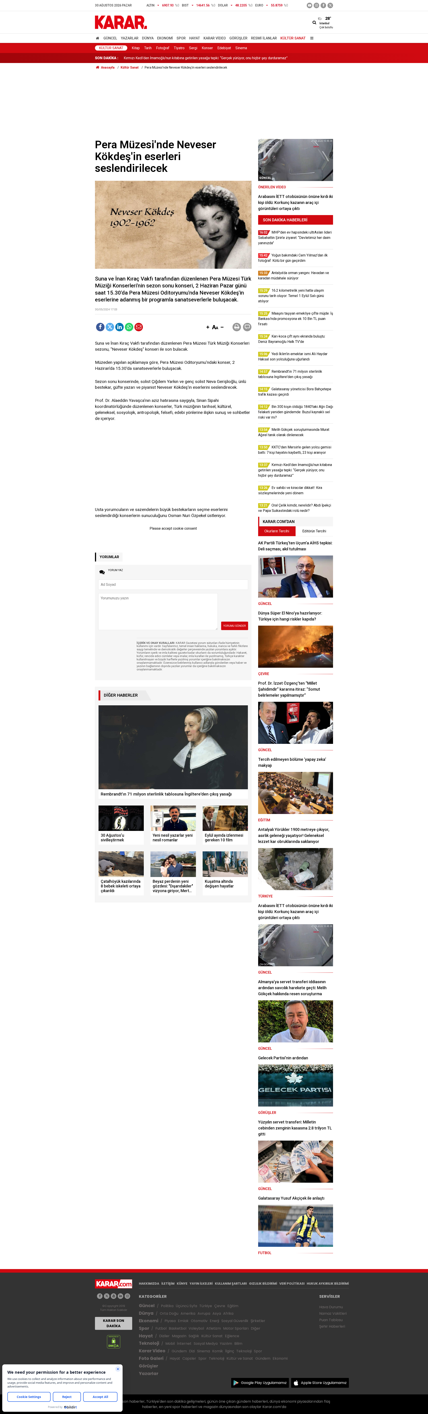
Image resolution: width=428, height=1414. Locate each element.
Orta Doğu (169, 1313)
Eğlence (232, 1336)
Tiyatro (179, 48)
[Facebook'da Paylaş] (100, 327)
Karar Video (215, 38)
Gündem (179, 1351)
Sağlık (194, 1336)
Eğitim (232, 1305)
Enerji (214, 1320)
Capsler (189, 1358)
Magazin (179, 1336)
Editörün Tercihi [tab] (314, 531)
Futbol (161, 1328)
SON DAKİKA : (106, 58)
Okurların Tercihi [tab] (276, 531)
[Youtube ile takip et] (309, 5)
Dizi (192, 1351)
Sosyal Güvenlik (234, 1320)
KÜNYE (182, 1283)
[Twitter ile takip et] (330, 5)
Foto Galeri (151, 1358)
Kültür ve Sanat (239, 1358)
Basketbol (177, 1328)
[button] (207, 327)
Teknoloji (149, 1343)
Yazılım (226, 1343)
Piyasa (170, 1320)
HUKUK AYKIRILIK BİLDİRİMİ (328, 1283)
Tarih (148, 48)
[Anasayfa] (98, 38)
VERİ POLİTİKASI (292, 1283)
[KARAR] (121, 22)
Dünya (148, 38)
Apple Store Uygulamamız (324, 1382)
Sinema (241, 48)
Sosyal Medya (206, 1343)
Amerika (188, 1313)
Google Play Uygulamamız (264, 1382)
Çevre (219, 1305)
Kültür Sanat (293, 38)
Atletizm (213, 1328)
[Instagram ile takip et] (127, 1296)
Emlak (183, 1320)
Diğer (255, 1328)
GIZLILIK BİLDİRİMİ (263, 1283)
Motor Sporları (236, 1328)
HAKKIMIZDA (149, 1283)
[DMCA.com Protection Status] (113, 1341)
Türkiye (205, 1305)
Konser (207, 48)
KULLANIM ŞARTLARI (231, 1283)
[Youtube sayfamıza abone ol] (113, 1296)
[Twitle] (110, 327)
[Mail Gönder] (138, 327)
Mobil (170, 1343)
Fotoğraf (162, 48)
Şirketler (258, 1320)
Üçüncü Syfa (186, 1305)
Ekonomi (165, 38)
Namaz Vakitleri (333, 1313)
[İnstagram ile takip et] (316, 5)
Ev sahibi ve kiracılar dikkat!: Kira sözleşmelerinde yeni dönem (172, 58)
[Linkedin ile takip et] (120, 1296)
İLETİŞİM (168, 1283)
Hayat (194, 38)
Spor (181, 38)
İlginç (229, 1351)
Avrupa (204, 1313)
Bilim (238, 1343)
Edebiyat (224, 48)
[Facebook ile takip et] (323, 5)
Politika (167, 1305)
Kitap (136, 48)
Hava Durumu (331, 1307)
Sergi (193, 48)
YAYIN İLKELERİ (201, 1283)
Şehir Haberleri (332, 1326)
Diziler (164, 1336)
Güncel (110, 38)
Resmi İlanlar (264, 38)
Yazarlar (129, 38)
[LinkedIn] (119, 327)
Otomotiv (199, 1320)
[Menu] (310, 38)
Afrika (228, 1313)
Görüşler (238, 38)
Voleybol (196, 1328)
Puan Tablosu (331, 1319)
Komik (217, 1351)
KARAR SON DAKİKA (113, 1323)
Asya (216, 1313)
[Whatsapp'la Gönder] (129, 327)
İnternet (184, 1343)
